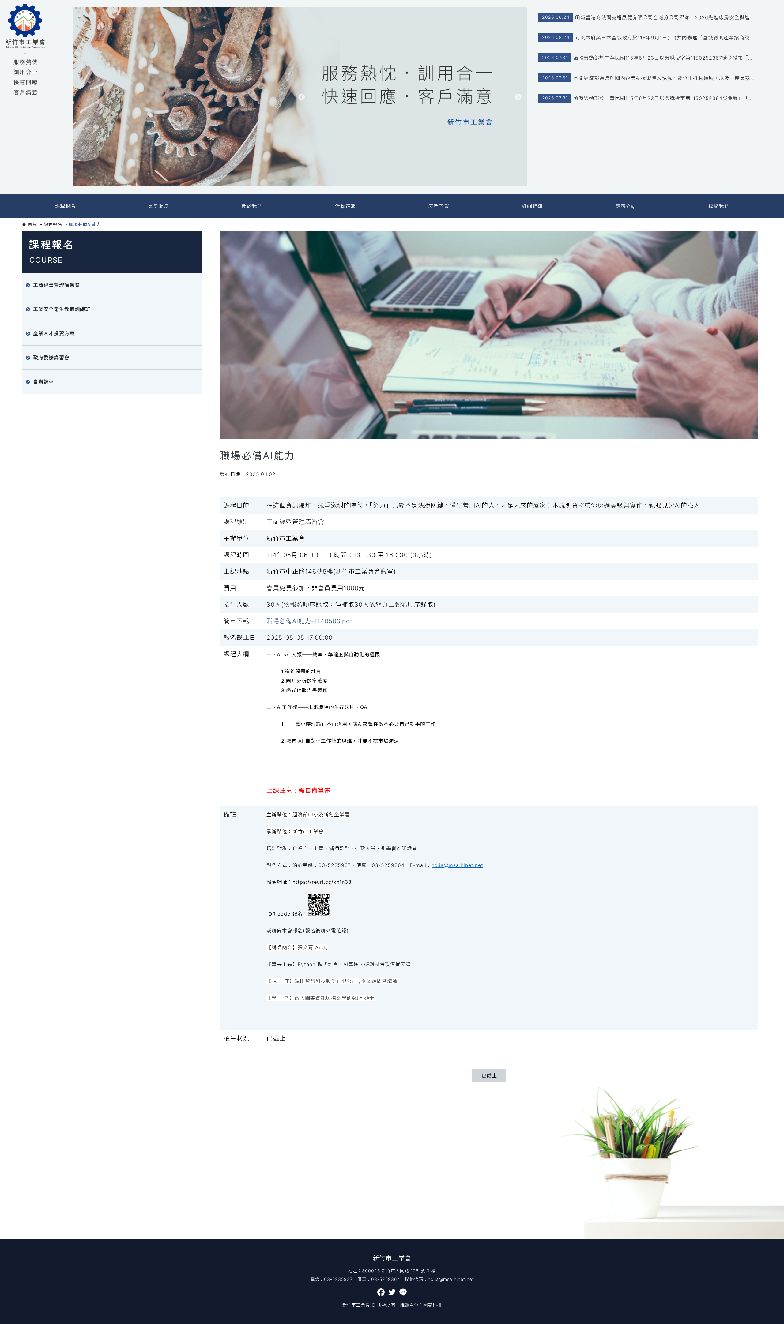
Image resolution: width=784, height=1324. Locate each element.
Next (518, 97)
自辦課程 (43, 382)
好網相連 (532, 206)
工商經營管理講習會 (56, 285)
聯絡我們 (719, 206)
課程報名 (65, 206)
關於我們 (252, 206)
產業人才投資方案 (54, 333)
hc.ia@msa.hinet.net (457, 865)
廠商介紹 (625, 206)
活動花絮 (345, 206)
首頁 (31, 224)
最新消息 (158, 206)
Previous (302, 97)
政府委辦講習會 (51, 357)
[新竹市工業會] (25, 49)
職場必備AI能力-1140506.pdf (309, 621)
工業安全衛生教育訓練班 (61, 309)
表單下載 (438, 206)
